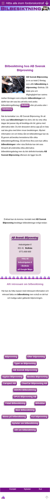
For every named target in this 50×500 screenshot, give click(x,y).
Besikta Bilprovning (37, 376)
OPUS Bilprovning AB (25, 396)
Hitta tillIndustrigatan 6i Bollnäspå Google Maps (25, 264)
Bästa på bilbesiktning (14, 416)
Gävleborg (7, 109)
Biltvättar (40, 403)
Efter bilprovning (36, 356)
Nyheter (27, 489)
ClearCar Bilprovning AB (34, 383)
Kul (40, 489)
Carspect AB (9, 383)
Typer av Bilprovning (25, 363)
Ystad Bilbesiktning (15, 403)
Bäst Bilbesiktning (25, 410)
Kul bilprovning (39, 416)
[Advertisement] (25, 36)
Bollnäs (25, 105)
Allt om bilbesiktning (25, 430)
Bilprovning (11, 356)
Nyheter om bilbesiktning (25, 423)
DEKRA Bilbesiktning (25, 390)
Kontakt (12, 489)
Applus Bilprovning (12, 376)
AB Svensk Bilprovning (25, 370)
